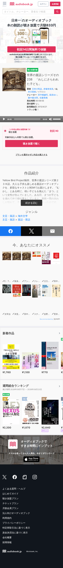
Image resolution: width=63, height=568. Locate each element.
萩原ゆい (53, 95)
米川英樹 (32, 92)
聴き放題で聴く (31, 143)
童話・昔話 (24, 219)
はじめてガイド (10, 493)
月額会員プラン (10, 508)
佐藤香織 (44, 97)
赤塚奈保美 (48, 89)
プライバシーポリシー (13, 522)
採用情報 (7, 542)
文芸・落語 (8, 215)
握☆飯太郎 (33, 97)
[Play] (4, 119)
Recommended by (46, 319)
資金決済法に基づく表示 (15, 532)
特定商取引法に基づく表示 (16, 527)
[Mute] (50, 119)
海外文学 (23, 215)
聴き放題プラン (10, 498)
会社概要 (7, 537)
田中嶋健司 (43, 95)
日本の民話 (37, 89)
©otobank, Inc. (32, 551)
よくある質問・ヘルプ (13, 488)
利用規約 (7, 518)
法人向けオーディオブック (16, 513)
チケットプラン (10, 503)
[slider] (57, 119)
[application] (31, 119)
